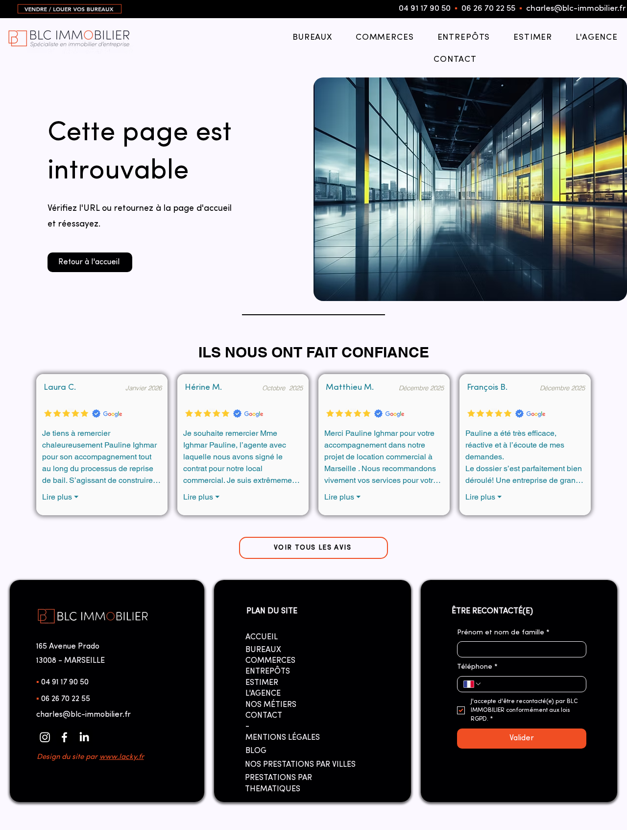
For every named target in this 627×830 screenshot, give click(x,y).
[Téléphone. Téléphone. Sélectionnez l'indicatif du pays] (472, 684)
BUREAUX (263, 650)
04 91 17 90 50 (425, 8)
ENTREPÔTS (267, 672)
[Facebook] (64, 737)
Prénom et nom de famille (503, 632)
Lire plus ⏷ (60, 497)
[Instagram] (44, 737)
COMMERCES (270, 661)
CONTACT (263, 716)
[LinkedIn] (84, 737)
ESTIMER (261, 683)
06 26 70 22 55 (488, 8)
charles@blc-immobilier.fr (576, 8)
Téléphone (477, 667)
